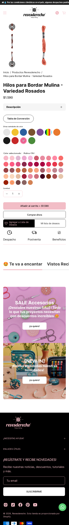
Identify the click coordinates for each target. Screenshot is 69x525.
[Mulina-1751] (48, 176)
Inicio (6, 72)
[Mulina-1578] (54, 170)
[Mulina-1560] (36, 164)
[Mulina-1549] (12, 158)
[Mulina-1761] (12, 182)
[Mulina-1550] (48, 158)
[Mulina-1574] (6, 170)
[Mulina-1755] (30, 170)
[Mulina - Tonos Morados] (40, 132)
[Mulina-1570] (24, 164)
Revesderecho (19, 513)
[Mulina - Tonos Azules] (23, 132)
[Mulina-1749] (18, 170)
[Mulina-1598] (24, 158)
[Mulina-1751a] (54, 176)
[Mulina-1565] (36, 158)
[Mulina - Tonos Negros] (6, 140)
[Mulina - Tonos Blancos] (6, 132)
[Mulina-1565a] (24, 176)
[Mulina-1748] (36, 170)
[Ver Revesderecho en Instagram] (5, 504)
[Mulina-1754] (6, 176)
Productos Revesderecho (26, 72)
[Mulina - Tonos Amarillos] (15, 132)
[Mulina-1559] (12, 164)
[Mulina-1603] (18, 158)
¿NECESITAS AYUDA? (13, 438)
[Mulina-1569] (42, 164)
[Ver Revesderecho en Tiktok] (13, 504)
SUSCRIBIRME (34, 491)
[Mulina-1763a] (24, 182)
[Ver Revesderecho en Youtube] (35, 504)
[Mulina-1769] (30, 182)
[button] (57, 13)
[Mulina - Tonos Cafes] (31, 132)
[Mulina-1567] (18, 164)
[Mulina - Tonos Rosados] (23, 140)
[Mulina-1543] (6, 158)
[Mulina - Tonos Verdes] (31, 140)
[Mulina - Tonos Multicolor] (48, 132)
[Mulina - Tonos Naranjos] (56, 132)
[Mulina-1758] (6, 182)
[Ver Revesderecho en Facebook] (20, 504)
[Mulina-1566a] (30, 176)
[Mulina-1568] (30, 164)
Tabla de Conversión (18, 118)
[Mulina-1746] (18, 176)
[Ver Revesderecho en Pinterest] (27, 504)
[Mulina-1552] (54, 164)
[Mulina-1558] (54, 158)
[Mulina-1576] (42, 170)
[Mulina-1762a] (18, 182)
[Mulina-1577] (12, 170)
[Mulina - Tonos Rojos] (15, 140)
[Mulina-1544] (48, 170)
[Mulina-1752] (24, 170)
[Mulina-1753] (60, 176)
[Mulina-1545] (60, 158)
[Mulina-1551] (6, 164)
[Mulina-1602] (30, 158)
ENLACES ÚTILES (11, 449)
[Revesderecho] (34, 12)
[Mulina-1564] (42, 158)
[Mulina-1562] (48, 164)
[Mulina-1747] (12, 176)
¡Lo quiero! (34, 326)
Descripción (13, 106)
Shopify (7, 516)
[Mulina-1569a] (36, 176)
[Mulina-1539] (60, 164)
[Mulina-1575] (60, 170)
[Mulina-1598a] (42, 176)
